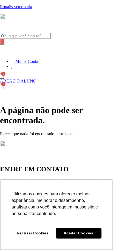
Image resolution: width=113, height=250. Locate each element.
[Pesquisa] (2, 42)
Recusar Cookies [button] (33, 233)
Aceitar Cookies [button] (78, 233)
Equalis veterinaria (16, 6)
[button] (56, 50)
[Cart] (2, 76)
